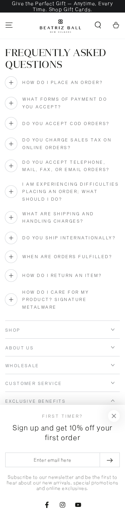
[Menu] (9, 25)
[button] (98, 25)
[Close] (114, 416)
